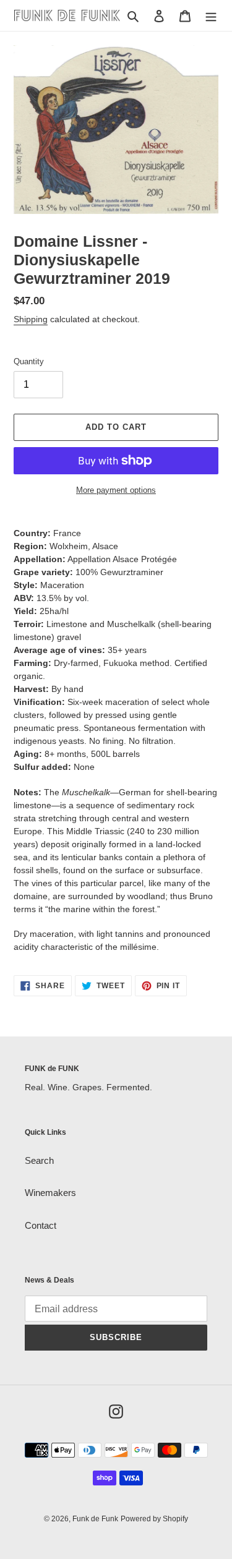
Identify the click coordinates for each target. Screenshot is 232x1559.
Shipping (31, 319)
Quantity (29, 361)
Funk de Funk (95, 1518)
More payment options (116, 490)
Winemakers (50, 1192)
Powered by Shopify (154, 1518)
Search (39, 1160)
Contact (40, 1225)
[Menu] (211, 15)
